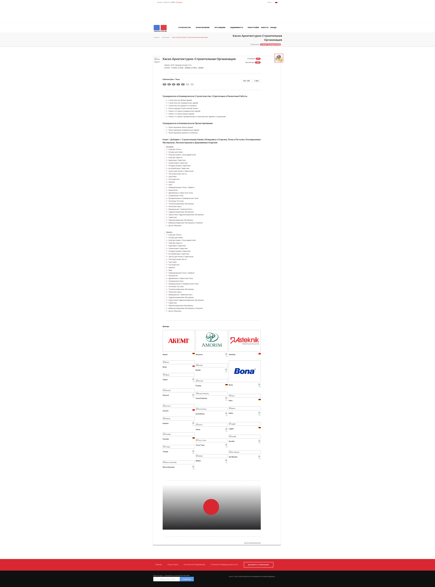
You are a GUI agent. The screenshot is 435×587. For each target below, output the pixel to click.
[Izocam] (175, 406)
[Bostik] (208, 366)
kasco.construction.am (252, 543)
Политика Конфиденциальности (224, 564)
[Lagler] (241, 424)
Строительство (184, 27)
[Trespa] (175, 447)
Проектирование (203, 27)
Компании (165, 37)
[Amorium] (208, 341)
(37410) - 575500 (170, 68)
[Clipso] (175, 375)
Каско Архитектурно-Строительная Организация (190, 37)
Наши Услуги (172, 564)
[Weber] (208, 456)
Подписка (186, 579)
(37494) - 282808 (184, 68)
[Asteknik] (241, 341)
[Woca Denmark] (175, 463)
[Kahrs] (241, 409)
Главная (156, 37)
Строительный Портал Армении (248, 576)
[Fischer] (208, 381)
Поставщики (220, 27)
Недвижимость (236, 27)
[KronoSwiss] (208, 409)
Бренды (273, 27)
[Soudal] (241, 437)
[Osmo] (208, 425)
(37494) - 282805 (197, 68)
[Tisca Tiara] (208, 441)
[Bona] (241, 372)
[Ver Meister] (241, 453)
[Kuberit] (175, 419)
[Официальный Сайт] (182, 341)
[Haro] (241, 396)
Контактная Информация (194, 564)
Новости (264, 27)
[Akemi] (175, 341)
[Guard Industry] (208, 394)
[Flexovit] (175, 391)
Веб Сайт (246, 81)
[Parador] (175, 435)
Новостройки (253, 27)
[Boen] (175, 363)
